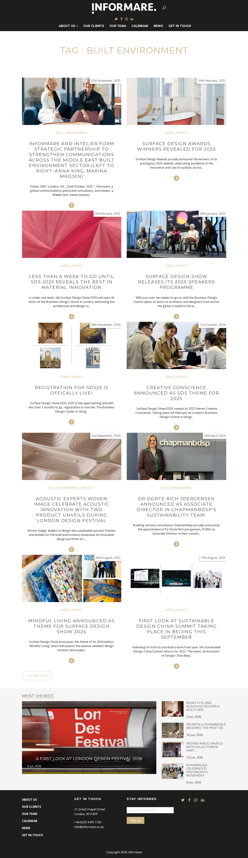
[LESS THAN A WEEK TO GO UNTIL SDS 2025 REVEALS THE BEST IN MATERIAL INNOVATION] (71, 234)
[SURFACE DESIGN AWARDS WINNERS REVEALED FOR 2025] (176, 101)
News (158, 26)
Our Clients (93, 26)
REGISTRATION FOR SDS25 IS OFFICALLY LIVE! (71, 390)
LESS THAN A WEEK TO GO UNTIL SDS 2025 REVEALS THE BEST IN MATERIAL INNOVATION (71, 282)
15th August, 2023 (213, 558)
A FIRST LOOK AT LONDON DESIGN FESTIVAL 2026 (89, 758)
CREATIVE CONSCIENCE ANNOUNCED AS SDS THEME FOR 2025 (176, 393)
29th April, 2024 (214, 436)
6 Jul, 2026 (34, 766)
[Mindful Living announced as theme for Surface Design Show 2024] (71, 578)
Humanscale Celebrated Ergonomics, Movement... (197, 770)
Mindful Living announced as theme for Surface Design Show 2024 (71, 626)
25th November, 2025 (105, 81)
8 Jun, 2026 (193, 782)
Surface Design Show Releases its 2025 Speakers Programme (176, 282)
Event (170, 133)
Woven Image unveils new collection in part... (204, 747)
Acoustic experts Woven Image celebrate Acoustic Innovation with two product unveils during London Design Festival (71, 509)
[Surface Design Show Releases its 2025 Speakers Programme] (176, 234)
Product (88, 488)
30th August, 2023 (108, 558)
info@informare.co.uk (89, 827)
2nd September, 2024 (106, 436)
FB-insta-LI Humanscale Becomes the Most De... (206, 726)
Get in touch (179, 26)
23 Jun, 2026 (194, 757)
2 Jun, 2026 (193, 717)
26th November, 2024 (105, 325)
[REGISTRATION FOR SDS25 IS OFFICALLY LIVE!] (71, 345)
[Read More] (71, 205)
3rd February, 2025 (107, 214)
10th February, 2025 (211, 81)
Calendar (139, 26)
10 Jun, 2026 (194, 735)
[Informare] (124, 8)
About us (67, 26)
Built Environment (71, 133)
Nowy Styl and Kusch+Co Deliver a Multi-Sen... (202, 706)
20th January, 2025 (212, 214)
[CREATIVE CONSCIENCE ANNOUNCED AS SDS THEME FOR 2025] (176, 345)
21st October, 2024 (212, 325)
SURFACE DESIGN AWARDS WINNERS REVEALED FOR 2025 (176, 146)
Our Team (117, 26)
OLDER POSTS (39, 676)
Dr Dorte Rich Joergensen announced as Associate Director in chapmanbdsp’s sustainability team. (176, 507)
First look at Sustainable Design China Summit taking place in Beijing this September (176, 629)
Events (181, 133)
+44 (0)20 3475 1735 (87, 822)
